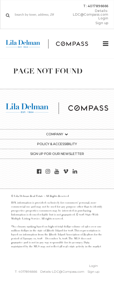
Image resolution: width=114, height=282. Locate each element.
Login (103, 18)
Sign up (101, 23)
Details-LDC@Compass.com (90, 12)
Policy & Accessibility (57, 144)
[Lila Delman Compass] (51, 43)
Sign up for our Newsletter (57, 154)
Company (54, 134)
